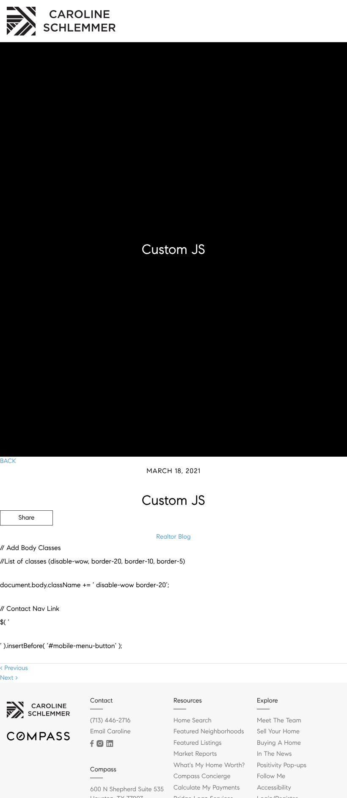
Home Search (193, 720)
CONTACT (230, 563)
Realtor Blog (173, 537)
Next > (9, 678)
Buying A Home (279, 743)
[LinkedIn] (109, 743)
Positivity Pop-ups (281, 765)
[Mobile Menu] (328, 17)
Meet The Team (279, 720)
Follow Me (271, 776)
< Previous (14, 668)
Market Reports (195, 754)
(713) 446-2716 (110, 720)
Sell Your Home (278, 731)
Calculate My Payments (207, 788)
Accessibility (274, 788)
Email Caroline (110, 731)
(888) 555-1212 (283, 563)
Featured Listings (198, 743)
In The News (274, 754)
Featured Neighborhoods (209, 731)
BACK (8, 461)
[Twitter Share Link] (26, 541)
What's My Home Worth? (209, 765)
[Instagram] (99, 743)
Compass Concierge (202, 776)
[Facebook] (92, 743)
